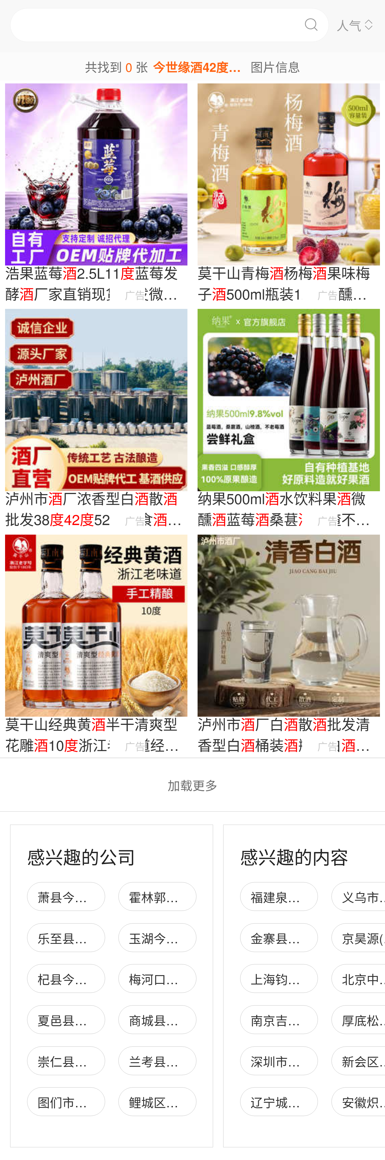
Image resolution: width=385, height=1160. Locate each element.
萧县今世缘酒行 (80, 897)
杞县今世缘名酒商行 (93, 979)
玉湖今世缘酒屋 (172, 938)
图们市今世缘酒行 (87, 1102)
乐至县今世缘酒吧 (87, 938)
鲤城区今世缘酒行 (178, 1102)
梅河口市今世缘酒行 (184, 979)
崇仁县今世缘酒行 (87, 1061)
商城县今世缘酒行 (178, 1020)
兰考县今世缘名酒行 (184, 1061)
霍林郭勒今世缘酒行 (184, 897)
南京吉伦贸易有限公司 (313, 1020)
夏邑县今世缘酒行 (87, 1020)
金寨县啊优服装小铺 (306, 938)
